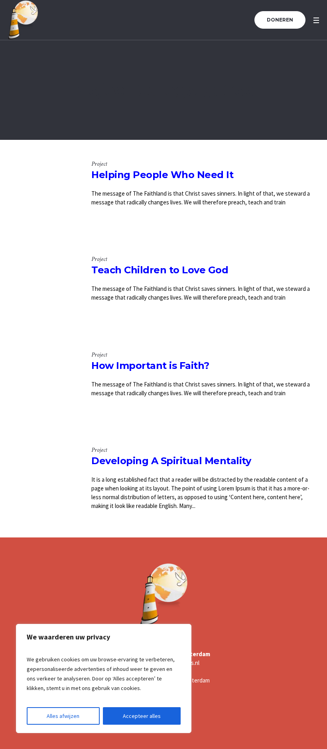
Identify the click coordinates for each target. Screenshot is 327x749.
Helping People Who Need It (162, 174)
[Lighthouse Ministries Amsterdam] (163, 594)
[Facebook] (197, 724)
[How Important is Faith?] (43, 386)
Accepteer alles (142, 716)
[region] (103, 678)
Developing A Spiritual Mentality (171, 461)
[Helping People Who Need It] (43, 195)
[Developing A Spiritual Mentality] (43, 481)
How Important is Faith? (150, 365)
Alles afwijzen (63, 716)
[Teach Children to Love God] (43, 290)
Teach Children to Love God (159, 270)
